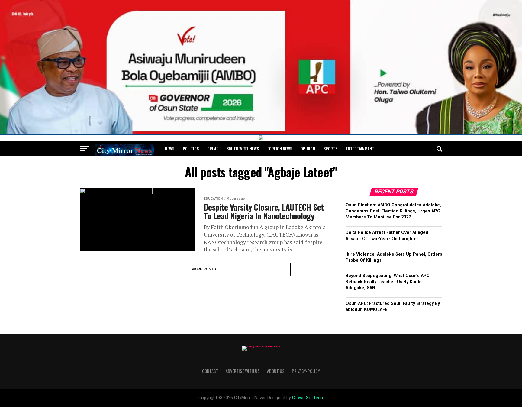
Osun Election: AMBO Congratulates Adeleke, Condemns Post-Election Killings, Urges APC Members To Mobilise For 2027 (393, 211)
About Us (276, 371)
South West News (243, 148)
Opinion (308, 148)
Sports (330, 148)
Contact (210, 371)
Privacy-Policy (306, 371)
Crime (212, 148)
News (169, 148)
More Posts (203, 269)
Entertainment (360, 148)
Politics (191, 148)
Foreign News (279, 148)
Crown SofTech (307, 397)
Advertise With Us (243, 371)
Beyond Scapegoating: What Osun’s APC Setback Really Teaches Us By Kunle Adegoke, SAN (388, 281)
